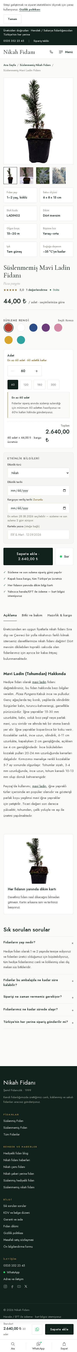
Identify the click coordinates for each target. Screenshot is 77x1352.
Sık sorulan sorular (14, 1206)
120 (26, 385)
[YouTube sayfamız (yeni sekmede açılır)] (19, 1286)
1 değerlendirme (36, 290)
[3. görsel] (43, 175)
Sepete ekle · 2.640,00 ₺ (28, 556)
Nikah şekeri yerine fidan (18, 1174)
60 (13, 385)
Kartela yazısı (23, 526)
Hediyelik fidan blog (15, 1153)
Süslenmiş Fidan (13, 1121)
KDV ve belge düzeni (16, 1213)
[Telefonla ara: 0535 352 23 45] (51, 52)
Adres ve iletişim (13, 1279)
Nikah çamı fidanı (14, 1167)
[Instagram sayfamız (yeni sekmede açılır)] (5, 1286)
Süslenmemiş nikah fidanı (18, 1187)
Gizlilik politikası (29, 9)
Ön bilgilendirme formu (18, 1246)
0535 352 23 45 (13, 41)
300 (53, 385)
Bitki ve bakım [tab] (32, 615)
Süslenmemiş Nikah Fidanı (35, 65)
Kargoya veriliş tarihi (25, 500)
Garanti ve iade (13, 1219)
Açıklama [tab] (10, 615)
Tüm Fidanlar (11, 1134)
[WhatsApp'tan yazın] (37, 1329)
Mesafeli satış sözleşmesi (18, 1240)
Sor (66, 556)
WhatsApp (13, 1272)
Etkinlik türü (14, 465)
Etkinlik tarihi (14, 482)
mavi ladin (39, 681)
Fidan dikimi (10, 1226)
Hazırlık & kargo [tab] (59, 615)
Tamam (12, 19)
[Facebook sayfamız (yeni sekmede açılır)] (12, 1286)
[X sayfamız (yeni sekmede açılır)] (26, 1286)
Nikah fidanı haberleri (16, 1160)
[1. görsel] (10, 175)
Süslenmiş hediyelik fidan (18, 1180)
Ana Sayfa (9, 65)
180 (39, 385)
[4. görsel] (59, 175)
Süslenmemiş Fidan (15, 1128)
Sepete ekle (59, 1329)
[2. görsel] (26, 175)
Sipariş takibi (41, 41)
